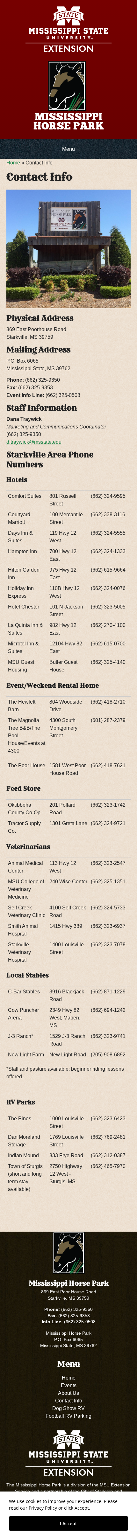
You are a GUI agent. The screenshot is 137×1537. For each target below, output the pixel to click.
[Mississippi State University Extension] (68, 30)
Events (68, 1385)
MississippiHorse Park (68, 121)
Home (13, 162)
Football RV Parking (68, 1416)
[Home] (67, 85)
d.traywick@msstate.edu (33, 442)
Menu (68, 149)
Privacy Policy (43, 1508)
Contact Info (68, 1400)
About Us (68, 1393)
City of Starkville (97, 1491)
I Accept (68, 1523)
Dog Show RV (68, 1408)
